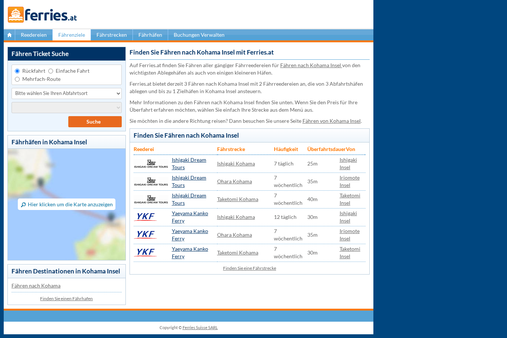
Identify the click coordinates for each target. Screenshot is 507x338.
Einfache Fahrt (72, 71)
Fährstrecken (112, 35)
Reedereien (34, 35)
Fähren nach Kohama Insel (311, 65)
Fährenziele (71, 35)
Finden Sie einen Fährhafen (66, 298)
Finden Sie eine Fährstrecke (249, 268)
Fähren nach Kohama (36, 285)
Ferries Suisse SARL (200, 327)
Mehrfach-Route (41, 79)
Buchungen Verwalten (199, 35)
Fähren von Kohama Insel (331, 121)
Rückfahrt (33, 71)
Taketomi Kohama (237, 199)
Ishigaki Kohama (236, 163)
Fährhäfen (150, 35)
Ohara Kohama (234, 181)
